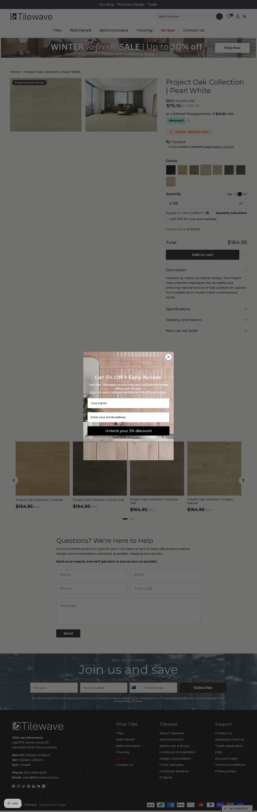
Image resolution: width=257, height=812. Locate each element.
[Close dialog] (168, 356)
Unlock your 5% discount (128, 431)
